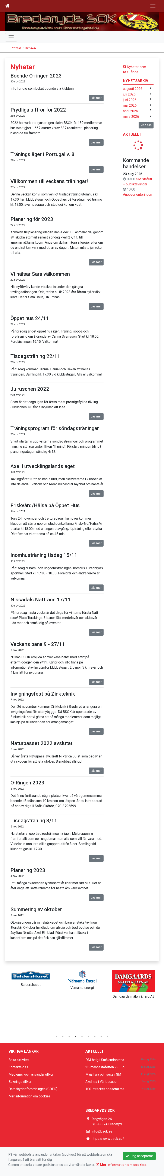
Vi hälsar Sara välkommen (40, 274)
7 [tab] (95, 1036)
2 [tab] (63, 1036)
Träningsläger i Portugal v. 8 (42, 154)
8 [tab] (101, 1036)
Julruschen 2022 (29, 389)
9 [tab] (107, 1036)
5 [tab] (82, 1036)
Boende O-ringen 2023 (36, 76)
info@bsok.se (102, 1131)
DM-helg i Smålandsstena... (105, 1060)
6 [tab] (88, 1036)
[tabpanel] (30, 977)
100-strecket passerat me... (105, 1089)
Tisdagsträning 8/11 (33, 821)
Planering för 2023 (31, 219)
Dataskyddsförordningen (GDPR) (33, 1089)
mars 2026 (131, 117)
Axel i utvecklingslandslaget (42, 466)
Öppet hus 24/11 (29, 318)
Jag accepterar (141, 1156)
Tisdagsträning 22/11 (35, 356)
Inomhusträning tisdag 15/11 (43, 555)
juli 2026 (129, 94)
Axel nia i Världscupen (101, 1082)
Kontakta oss (18, 1067)
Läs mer (96, 98)
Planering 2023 (27, 870)
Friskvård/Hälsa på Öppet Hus (45, 505)
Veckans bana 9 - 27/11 (37, 644)
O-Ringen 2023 (27, 783)
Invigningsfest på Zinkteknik (42, 694)
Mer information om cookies (30, 1096)
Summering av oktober (36, 909)
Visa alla (146, 125)
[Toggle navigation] (153, 6)
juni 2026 (129, 100)
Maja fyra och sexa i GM (103, 1074)
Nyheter (16, 47)
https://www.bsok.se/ (108, 1139)
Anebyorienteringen (137, 194)
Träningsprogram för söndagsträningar (54, 428)
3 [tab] (69, 1036)
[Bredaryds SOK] (82, 21)
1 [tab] (56, 1036)
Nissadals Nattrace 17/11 (40, 600)
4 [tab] (75, 1036)
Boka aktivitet (19, 1060)
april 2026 (130, 111)
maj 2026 (130, 105)
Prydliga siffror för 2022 (38, 110)
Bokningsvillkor (20, 1082)
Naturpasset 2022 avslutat (41, 743)
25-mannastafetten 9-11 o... (105, 1067)
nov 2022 (30, 47)
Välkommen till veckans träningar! (49, 181)
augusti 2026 (132, 89)
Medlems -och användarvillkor (31, 1074)
